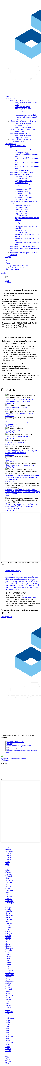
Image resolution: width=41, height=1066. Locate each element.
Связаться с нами (12, 269)
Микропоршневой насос (24, 127)
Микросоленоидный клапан (16, 459)
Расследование (6, 617)
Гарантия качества (17, 267)
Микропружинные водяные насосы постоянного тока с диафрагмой (19, 400)
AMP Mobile (10, 575)
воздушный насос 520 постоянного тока (23, 194)
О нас (7, 263)
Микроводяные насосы (19, 148)
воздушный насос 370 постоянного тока (23, 190)
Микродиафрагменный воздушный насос (24, 124)
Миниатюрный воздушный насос (23, 121)
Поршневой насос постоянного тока (19, 465)
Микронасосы (10, 144)
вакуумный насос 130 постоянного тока (23, 210)
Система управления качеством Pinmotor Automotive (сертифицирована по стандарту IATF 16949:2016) (22, 492)
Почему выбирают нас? (19, 265)
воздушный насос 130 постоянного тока (23, 182)
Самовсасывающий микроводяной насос (23, 108)
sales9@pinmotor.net (29, 597)
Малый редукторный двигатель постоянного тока (22, 130)
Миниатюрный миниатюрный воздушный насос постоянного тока (22, 584)
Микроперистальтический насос (22, 246)
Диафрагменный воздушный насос (24, 581)
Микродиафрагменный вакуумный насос (24, 137)
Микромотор (10, 98)
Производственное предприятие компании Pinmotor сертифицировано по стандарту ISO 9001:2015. (22, 477)
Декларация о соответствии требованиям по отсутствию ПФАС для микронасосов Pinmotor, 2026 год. (22, 506)
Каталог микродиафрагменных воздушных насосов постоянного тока (22, 452)
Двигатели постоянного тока (16, 407)
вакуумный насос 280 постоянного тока (23, 215)
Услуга (8, 257)
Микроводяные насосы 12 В (26, 115)
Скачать (13, 259)
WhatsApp (5, 760)
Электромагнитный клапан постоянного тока (20, 141)
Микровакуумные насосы (20, 133)
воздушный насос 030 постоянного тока (23, 178)
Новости (8, 261)
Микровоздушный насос (19, 174)
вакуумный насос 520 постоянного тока (23, 231)
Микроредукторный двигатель (22, 172)
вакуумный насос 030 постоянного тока (23, 206)
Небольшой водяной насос (20, 101)
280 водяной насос (22, 170)
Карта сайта (10, 573)
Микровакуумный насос (14, 442)
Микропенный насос (18, 146)
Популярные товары (13, 571)
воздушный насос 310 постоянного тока (23, 186)
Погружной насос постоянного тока (19, 414)
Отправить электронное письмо (13, 758)
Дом (7, 96)
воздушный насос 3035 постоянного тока (23, 198)
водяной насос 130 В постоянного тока (23, 151)
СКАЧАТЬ (9, 403)
